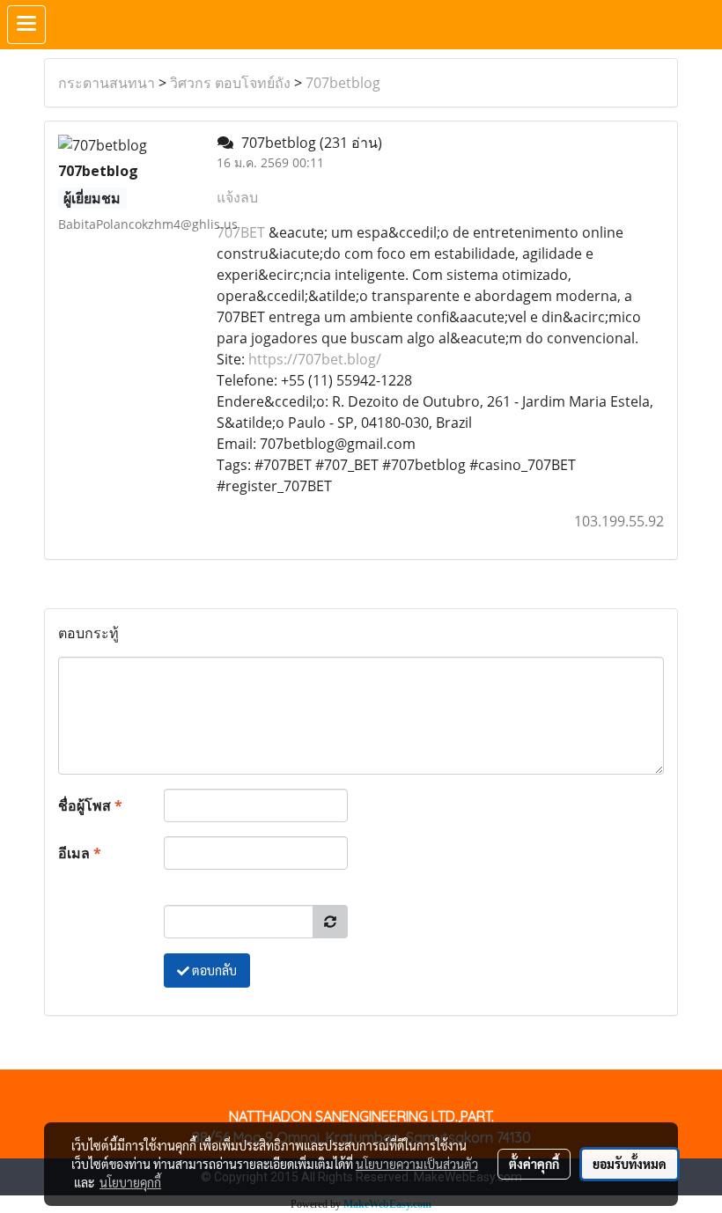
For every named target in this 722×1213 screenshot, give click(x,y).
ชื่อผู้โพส (90, 805)
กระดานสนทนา (106, 82)
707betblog (343, 82)
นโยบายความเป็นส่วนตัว (417, 1164)
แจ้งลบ (237, 197)
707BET (241, 232)
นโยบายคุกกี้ (130, 1182)
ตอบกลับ (213, 970)
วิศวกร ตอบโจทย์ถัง (230, 82)
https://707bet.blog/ (314, 359)
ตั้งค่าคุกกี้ (534, 1164)
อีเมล (79, 853)
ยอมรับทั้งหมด (630, 1164)
